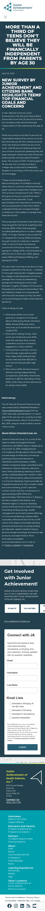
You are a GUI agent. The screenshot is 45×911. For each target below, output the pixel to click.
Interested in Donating (21, 710)
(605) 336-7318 (13, 802)
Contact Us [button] (12, 800)
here (13, 174)
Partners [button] (13, 836)
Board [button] (11, 851)
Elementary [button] (14, 870)
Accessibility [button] (10, 901)
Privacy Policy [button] (33, 897)
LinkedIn (16, 545)
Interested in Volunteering (23, 713)
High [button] (10, 877)
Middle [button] (11, 873)
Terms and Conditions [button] (15, 897)
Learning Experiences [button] (20, 868)
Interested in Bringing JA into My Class (23, 705)
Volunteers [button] (14, 816)
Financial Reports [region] (16, 842)
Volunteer (30, 608)
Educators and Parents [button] (21, 826)
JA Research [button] (14, 858)
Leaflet (17, 762)
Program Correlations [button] (19, 832)
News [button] (11, 864)
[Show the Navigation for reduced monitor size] (5, 16)
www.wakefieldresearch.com (16, 410)
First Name (12, 673)
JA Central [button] (35, 901)
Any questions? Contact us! (17, 621)
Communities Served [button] (18, 854)
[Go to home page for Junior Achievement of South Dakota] (18, 7)
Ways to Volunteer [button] (17, 819)
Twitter (8, 545)
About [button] (11, 846)
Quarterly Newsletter (21, 717)
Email (10, 661)
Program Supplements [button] (19, 829)
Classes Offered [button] (16, 822)
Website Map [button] (23, 901)
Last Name (12, 685)
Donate (12, 608)
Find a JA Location (17, 889)
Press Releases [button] (15, 861)
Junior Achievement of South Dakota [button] (19, 884)
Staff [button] (10, 848)
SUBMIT (22, 747)
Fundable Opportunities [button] (20, 839)
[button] (10, 906)
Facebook (28, 545)
